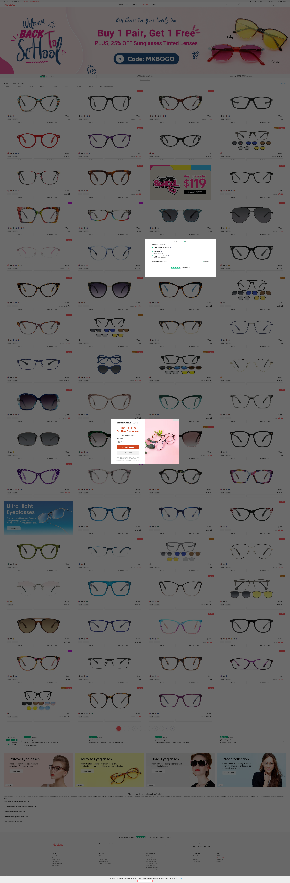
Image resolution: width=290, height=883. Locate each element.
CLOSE (176, 420)
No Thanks (128, 453)
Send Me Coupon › (128, 447)
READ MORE (179, 878)
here (138, 460)
